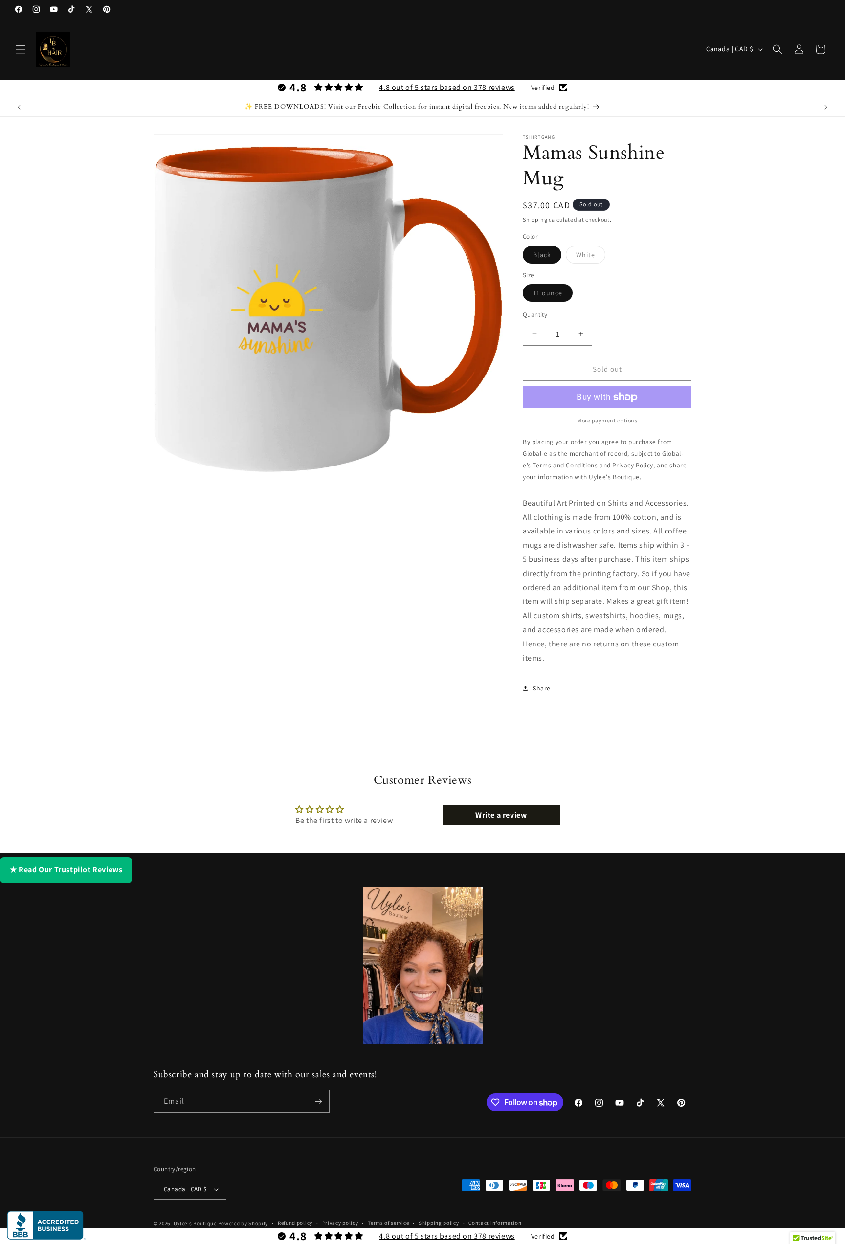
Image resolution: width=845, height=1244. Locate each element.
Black (547, 257)
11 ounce (553, 295)
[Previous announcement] (19, 107)
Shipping (535, 219)
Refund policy (295, 1223)
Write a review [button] (501, 815)
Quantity (535, 315)
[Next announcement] (826, 107)
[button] (20, 49)
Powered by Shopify (243, 1223)
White (590, 257)
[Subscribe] (318, 1101)
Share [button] (542, 688)
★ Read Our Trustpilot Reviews (66, 870)
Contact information (494, 1223)
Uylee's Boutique (195, 1223)
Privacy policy (340, 1223)
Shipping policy (439, 1223)
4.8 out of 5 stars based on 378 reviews (446, 87)
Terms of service (388, 1223)
